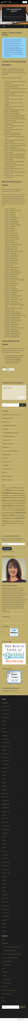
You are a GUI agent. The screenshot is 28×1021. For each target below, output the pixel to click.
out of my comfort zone (10, 510)
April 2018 (4, 891)
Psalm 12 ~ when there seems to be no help (14, 109)
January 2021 (5, 797)
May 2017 (4, 930)
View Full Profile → (6, 611)
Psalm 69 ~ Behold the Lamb (11, 274)
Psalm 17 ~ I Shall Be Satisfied (11, 221)
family (9, 497)
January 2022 (5, 753)
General (4, 465)
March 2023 (4, 731)
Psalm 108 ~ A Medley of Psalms (12, 317)
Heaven (14, 503)
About (3, 997)
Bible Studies (5, 943)
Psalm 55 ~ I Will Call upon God (12, 255)
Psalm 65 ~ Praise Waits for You (12, 267)
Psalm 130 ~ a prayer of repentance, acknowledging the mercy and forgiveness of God (15, 136)
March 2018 (4, 894)
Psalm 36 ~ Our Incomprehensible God (13, 244)
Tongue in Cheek (5, 479)
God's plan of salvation (18, 500)
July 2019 (4, 836)
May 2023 (4, 728)
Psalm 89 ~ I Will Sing (10, 310)
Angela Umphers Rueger (9, 585)
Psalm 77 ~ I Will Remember (11, 288)
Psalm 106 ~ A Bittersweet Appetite (13, 313)
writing (3, 525)
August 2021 (5, 771)
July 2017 (4, 923)
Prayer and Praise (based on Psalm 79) (13, 357)
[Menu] (4, 26)
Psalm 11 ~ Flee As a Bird (10, 219)
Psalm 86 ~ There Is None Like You (12, 303)
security (12, 518)
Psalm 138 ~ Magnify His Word (12, 331)
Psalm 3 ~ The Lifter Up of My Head (13, 210)
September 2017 (5, 916)
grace (8, 503)
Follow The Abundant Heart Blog (11, 536)
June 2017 (4, 927)
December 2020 (5, 800)
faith (5, 497)
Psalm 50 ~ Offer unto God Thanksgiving (14, 251)
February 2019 (5, 854)
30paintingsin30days (17, 487)
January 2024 (5, 702)
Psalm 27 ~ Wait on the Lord (11, 235)
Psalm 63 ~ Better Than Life (11, 263)
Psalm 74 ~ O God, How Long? (12, 283)
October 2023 (5, 713)
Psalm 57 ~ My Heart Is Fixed (11, 256)
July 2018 (4, 880)
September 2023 (5, 717)
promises (8, 515)
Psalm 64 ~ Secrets (9, 265)
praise (24, 513)
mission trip (18, 508)
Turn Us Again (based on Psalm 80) (13, 359)
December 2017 (5, 905)
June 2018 (4, 883)
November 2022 (5, 746)
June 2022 (4, 750)
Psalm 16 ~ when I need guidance (12, 113)
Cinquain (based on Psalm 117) (12, 362)
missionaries (13, 508)
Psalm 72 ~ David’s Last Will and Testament (14, 279)
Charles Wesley (17, 490)
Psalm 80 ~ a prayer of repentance (12, 133)
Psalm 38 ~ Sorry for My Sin (11, 247)
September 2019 (5, 829)
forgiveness (16, 497)
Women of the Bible (7, 443)
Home (3, 939)
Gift (25, 2)
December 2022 (5, 742)
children (22, 490)
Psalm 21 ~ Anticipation (10, 226)
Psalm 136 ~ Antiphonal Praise (12, 329)
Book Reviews (5, 447)
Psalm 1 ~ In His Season (10, 208)
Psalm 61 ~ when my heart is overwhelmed (14, 149)
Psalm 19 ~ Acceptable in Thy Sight (13, 224)
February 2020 (5, 818)
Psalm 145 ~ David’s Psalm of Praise (13, 333)
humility (23, 503)
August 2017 (5, 920)
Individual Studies (7, 964)
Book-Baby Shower (6, 993)
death (6, 495)
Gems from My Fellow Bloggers (9, 450)
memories (6, 508)
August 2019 (5, 833)
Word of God (17, 523)
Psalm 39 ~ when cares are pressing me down (15, 115)
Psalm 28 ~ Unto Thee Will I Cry (12, 237)
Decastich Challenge (11, 495)
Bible (8, 490)
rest (10, 518)
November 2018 (5, 865)
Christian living (15, 493)
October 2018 (5, 869)
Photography (5, 454)
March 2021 (4, 789)
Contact (4, 1001)
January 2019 (5, 858)
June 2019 (4, 840)
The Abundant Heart (14, 10)
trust (15, 521)
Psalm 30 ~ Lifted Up (9, 240)
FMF (12, 497)
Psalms (4, 429)
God (3, 500)
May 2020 (4, 815)
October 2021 (5, 764)
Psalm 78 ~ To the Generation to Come (13, 290)
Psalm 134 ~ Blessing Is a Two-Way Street (14, 327)
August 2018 (5, 876)
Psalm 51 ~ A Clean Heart (10, 253)
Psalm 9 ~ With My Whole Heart (12, 217)
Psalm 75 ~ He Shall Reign (11, 285)
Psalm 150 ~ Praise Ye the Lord (12, 336)
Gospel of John (4, 503)
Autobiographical (6, 418)
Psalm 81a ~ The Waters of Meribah (13, 295)
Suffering (9, 521)
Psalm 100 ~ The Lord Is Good (11, 311)
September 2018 (5, 873)
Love (3, 508)
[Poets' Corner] (14, 683)
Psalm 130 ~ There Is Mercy (11, 326)
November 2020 (5, 804)
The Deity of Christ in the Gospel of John (12, 946)
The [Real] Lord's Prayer (8, 436)
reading (22, 515)
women (3, 523)
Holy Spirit (17, 503)
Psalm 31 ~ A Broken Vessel (11, 242)
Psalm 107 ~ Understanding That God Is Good (15, 315)
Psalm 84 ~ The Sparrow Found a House (14, 299)
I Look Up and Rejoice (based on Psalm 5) (14, 355)
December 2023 (5, 706)
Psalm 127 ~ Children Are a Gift (12, 324)
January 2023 (5, 739)
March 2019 (4, 851)
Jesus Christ (6, 505)
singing (16, 518)
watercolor (22, 521)
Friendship (21, 497)
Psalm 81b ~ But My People (11, 297)
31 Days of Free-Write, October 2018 (10, 414)
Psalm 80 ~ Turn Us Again (10, 294)
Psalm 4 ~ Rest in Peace (10, 212)
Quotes (3, 472)
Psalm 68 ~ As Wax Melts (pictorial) (13, 272)
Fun (25, 497)
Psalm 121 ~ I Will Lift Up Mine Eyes (13, 320)
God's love (8, 500)
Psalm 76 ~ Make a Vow (10, 287)
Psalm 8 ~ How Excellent (10, 216)
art (5, 490)
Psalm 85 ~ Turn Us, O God (11, 301)
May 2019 (4, 844)
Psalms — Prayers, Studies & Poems (11, 957)
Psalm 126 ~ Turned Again (11, 322)
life (22, 505)
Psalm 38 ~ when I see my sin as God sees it (14, 143)
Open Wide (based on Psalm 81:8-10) (13, 361)
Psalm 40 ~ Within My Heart (11, 249)
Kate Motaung (17, 505)
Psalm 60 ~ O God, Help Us (11, 258)
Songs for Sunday (6, 476)
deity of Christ (17, 495)
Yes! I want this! (6, 548)
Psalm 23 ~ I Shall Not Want (11, 230)
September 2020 (5, 811)
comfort (21, 493)
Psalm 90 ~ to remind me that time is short (14, 117)
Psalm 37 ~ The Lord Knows (11, 246)
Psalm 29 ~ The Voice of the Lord (12, 239)
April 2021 (4, 786)
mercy (10, 508)
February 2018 (5, 898)
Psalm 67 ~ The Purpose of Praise (12, 271)
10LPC (11, 487)
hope (20, 503)
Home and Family (7, 469)
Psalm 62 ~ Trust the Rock (11, 262)
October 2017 (5, 912)
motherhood (22, 508)
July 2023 (4, 721)
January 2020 (5, 822)
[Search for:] (14, 405)
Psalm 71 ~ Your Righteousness (12, 278)
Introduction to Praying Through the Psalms (11, 77)
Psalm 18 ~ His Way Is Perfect (11, 223)
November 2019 (5, 826)
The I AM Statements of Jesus (9, 432)
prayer (4, 515)
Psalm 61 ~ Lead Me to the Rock (12, 260)
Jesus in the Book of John (8, 425)
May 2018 (4, 887)
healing (11, 503)
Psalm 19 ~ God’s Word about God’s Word (12, 954)
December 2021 (5, 757)
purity (16, 515)
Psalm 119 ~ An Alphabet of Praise (13, 318)
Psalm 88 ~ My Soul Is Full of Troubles (13, 308)
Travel (12, 521)
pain (14, 510)
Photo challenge (5, 512)
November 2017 (5, 909)
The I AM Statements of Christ (9, 950)
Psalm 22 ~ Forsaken (9, 228)
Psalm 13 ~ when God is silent (11, 111)
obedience (3, 510)
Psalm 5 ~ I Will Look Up (10, 214)
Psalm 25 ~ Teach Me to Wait (11, 233)
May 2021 (4, 782)
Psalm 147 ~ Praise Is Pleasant (12, 334)
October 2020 (5, 807)
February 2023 (5, 735)
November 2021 (5, 760)
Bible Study (4, 421)
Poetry (3, 458)
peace (24, 510)
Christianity (5, 461)
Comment (21, 397)
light (24, 505)
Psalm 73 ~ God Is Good (10, 281)
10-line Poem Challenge (6, 487)
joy (12, 505)
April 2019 (4, 847)
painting (17, 510)
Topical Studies (6, 440)
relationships (5, 518)
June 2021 (4, 778)
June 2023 (4, 724)
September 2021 (5, 768)
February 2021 (5, 793)
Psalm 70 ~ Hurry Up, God (11, 276)
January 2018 (5, 901)
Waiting (18, 521)
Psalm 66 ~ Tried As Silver (11, 269)
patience (21, 510)
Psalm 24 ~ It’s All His (10, 231)
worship (21, 523)
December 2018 (5, 862)
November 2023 (5, 710)
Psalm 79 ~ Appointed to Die (11, 292)
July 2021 (4, 775)
